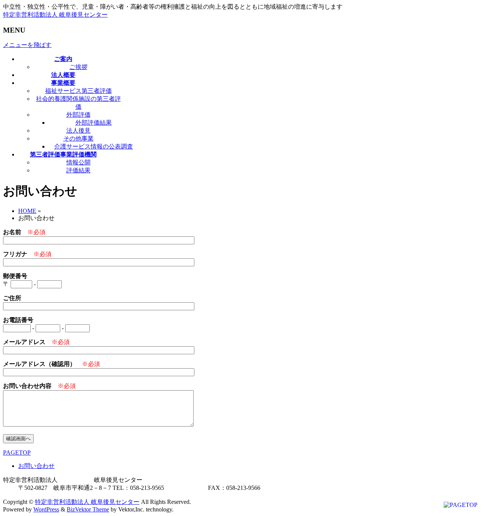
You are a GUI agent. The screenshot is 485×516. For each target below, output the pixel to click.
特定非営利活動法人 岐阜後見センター (55, 14)
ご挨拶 (78, 67)
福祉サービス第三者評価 (78, 91)
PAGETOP (17, 452)
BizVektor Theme (88, 509)
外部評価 (78, 114)
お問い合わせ (36, 466)
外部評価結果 (93, 122)
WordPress (46, 509)
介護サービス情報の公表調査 (93, 146)
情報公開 (78, 162)
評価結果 (78, 170)
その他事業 (78, 138)
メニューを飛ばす (27, 45)
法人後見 (78, 130)
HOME (27, 211)
